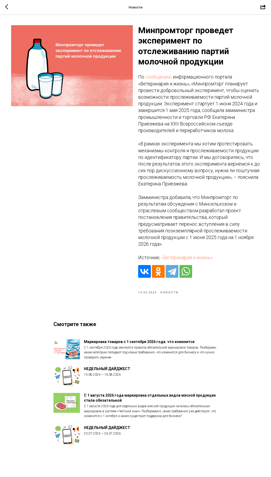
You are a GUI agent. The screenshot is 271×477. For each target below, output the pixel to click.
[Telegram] (172, 271)
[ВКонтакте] (144, 271)
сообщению (158, 77)
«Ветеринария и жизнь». (187, 257)
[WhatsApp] (185, 271)
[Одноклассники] (158, 271)
